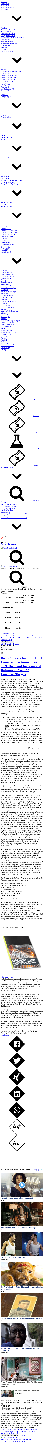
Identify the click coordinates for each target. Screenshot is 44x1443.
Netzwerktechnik (6, 334)
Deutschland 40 (6, 73)
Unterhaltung (5, 348)
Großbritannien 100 (7, 89)
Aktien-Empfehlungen (21, 1431)
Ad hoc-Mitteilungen (8, 32)
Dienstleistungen (6, 282)
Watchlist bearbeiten (7, 510)
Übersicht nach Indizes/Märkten (11, 71)
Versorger (4, 350)
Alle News (4, 9)
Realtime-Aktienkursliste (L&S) (11, 180)
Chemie (3, 280)
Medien (3, 135)
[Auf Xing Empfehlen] (17, 1084)
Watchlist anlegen (7, 516)
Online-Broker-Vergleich (9, 184)
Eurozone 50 (5, 87)
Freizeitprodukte (6, 294)
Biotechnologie (6, 278)
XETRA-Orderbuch (8, 202)
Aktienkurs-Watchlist (8, 508)
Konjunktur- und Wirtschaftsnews (12, 38)
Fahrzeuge (4, 290)
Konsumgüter (5, 317)
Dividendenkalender (8, 182)
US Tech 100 (5, 85)
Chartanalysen (5, 45)
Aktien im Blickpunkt (8, 30)
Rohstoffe (4, 340)
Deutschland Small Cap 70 (10, 75)
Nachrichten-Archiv (12, 1433)
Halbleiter (4, 299)
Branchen (4, 115)
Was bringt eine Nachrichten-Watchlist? (14, 514)
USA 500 (4, 83)
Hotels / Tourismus (7, 307)
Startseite (4, 2)
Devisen (35, 465)
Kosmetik (4, 319)
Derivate (36, 432)
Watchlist (36, 500)
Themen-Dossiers (7, 51)
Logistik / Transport (7, 322)
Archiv (3, 139)
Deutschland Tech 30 (8, 79)
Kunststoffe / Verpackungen (10, 321)
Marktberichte (5, 39)
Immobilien (5, 309)
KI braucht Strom (7, 977)
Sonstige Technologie (8, 344)
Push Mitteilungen (7, 642)
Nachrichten (5, 4)
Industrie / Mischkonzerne (9, 311)
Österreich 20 (5, 93)
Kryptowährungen (7, 467)
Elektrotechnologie (7, 286)
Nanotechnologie (6, 330)
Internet (3, 313)
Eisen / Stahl (5, 284)
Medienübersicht (6, 137)
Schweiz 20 (5, 91)
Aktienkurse (5, 176)
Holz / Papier (5, 305)
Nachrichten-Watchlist (8, 506)
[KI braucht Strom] (21, 975)
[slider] (4, 651)
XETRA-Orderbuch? (8, 206)
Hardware (4, 303)
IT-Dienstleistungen (7, 315)
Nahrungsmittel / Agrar (8, 332)
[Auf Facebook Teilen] (17, 1051)
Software (4, 342)
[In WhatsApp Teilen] (17, 1118)
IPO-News (4, 47)
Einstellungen (5, 512)
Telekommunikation (7, 346)
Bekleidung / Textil (7, 276)
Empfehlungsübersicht (8, 41)
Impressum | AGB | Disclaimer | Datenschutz (16, 1439)
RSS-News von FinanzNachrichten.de (14, 1441)
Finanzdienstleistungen (8, 292)
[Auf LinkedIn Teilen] (17, 1101)
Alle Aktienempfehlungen (9, 43)
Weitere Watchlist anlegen (9, 504)
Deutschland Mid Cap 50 (9, 77)
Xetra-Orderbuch (17, 1429)
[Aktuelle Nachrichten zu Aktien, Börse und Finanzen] (9, 548)
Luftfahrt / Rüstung (7, 324)
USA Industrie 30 (7, 81)
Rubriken (4, 28)
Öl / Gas (4, 336)
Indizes (3, 70)
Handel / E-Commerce (8, 301)
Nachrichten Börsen (7, 1431)
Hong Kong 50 (6, 97)
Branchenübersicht (7, 117)
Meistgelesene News (8, 36)
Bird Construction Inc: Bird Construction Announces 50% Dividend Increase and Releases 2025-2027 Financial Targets (21, 666)
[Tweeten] (17, 1068)
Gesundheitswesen (7, 295)
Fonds (35, 399)
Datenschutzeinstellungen (10, 1435)
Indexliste (4, 227)
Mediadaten (22, 1435)
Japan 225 (4, 95)
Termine (3, 49)
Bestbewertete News (8, 34)
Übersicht (4, 204)
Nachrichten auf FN (7, 7)
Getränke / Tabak (6, 297)
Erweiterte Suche (6, 158)
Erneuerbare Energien (8, 288)
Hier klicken (5, 1035)
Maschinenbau (6, 326)
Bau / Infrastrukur (7, 274)
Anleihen (36, 416)
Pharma (3, 338)
